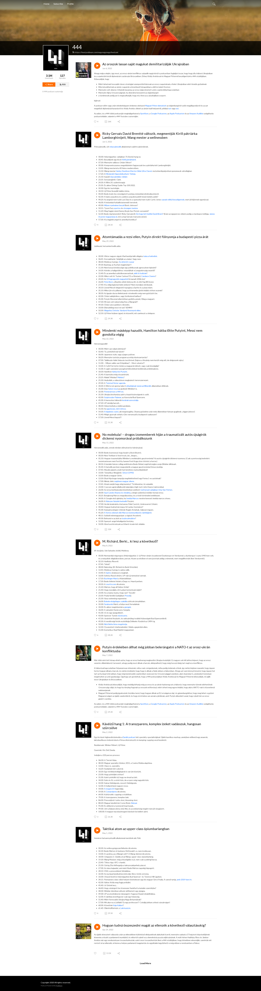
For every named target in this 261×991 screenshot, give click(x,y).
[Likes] (95, 953)
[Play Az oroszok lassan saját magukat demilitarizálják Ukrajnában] (97, 66)
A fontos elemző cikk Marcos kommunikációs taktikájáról (127, 512)
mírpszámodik (115, 147)
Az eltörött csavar (126, 262)
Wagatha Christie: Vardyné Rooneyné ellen (122, 310)
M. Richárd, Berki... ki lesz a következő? (130, 541)
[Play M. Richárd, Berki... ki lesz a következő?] (97, 543)
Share (50, 84)
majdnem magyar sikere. (124, 481)
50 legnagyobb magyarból (117, 279)
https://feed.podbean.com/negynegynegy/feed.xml (96, 52)
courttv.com (110, 584)
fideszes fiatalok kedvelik (116, 501)
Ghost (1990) (128, 472)
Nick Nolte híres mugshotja (115, 624)
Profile (70, 3)
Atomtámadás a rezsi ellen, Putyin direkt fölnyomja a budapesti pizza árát (155, 237)
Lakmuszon (125, 908)
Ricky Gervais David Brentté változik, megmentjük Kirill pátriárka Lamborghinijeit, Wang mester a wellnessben (149, 135)
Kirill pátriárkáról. (129, 159)
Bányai (134, 803)
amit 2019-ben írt (184, 879)
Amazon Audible (196, 113)
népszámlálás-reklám (118, 177)
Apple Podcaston (177, 113)
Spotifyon (144, 113)
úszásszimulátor (128, 518)
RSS (64, 84)
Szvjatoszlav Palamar (112, 397)
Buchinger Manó (111, 578)
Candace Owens (148, 276)
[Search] (214, 4)
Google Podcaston (159, 113)
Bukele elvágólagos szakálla (115, 601)
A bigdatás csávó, (111, 411)
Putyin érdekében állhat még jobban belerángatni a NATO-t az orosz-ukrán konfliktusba (156, 649)
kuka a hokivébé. (150, 256)
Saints (108, 573)
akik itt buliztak (140, 273)
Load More (145, 963)
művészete (122, 615)
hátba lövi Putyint (119, 371)
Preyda (127, 595)
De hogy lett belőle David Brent (149, 214)
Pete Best (108, 282)
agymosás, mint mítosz (116, 409)
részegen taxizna (130, 208)
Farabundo (109, 604)
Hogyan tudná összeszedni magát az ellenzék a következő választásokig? (154, 925)
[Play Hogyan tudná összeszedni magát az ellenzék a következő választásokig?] (97, 927)
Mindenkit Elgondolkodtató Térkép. (121, 174)
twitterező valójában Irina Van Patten (156, 490)
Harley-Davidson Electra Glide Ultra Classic (134, 171)
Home (46, 3)
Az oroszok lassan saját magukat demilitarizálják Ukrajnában (145, 64)
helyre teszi (113, 389)
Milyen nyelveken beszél (114, 205)
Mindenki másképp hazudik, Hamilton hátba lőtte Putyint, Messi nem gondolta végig (152, 332)
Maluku (121, 377)
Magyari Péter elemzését (155, 105)
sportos (117, 208)
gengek (128, 607)
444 (77, 47)
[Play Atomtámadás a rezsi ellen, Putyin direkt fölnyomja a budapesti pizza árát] (97, 238)
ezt (169, 108)
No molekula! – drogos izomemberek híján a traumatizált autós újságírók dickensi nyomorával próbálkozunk (154, 436)
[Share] (119, 121)
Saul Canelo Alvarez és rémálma (117, 492)
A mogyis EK (109, 789)
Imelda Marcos (132, 498)
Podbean (59, 986)
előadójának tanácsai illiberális (139, 386)
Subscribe (58, 3)
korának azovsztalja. (130, 400)
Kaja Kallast (118, 905)
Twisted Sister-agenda (115, 383)
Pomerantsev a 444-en (113, 391)
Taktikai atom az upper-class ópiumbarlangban (135, 829)
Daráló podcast (129, 737)
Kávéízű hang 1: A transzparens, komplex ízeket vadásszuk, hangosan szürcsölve (151, 726)
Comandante (111, 791)
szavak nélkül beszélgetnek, (173, 199)
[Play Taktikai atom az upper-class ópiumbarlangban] (97, 830)
